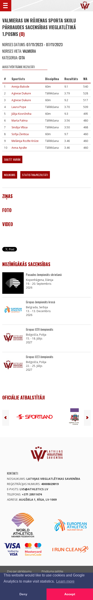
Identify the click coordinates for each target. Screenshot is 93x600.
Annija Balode (20, 86)
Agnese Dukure (21, 93)
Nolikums (9, 175)
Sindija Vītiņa (20, 127)
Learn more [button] (65, 581)
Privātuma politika (52, 571)
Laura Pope (19, 107)
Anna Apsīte (19, 148)
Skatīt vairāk (12, 159)
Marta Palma (20, 120)
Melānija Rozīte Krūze (25, 141)
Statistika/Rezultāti (35, 175)
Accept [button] (69, 594)
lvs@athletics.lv (34, 489)
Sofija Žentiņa (20, 134)
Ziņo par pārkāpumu (19, 571)
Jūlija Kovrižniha (21, 114)
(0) (22, 34)
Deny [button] (23, 594)
